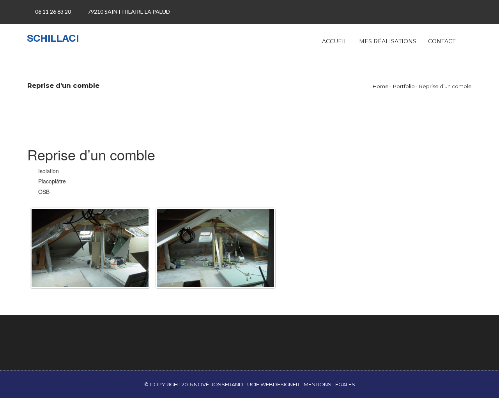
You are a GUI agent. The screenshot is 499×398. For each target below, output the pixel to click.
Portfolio (404, 86)
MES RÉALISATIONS (387, 41)
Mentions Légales (329, 384)
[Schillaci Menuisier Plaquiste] (61, 37)
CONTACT (441, 41)
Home (381, 86)
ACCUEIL (334, 41)
